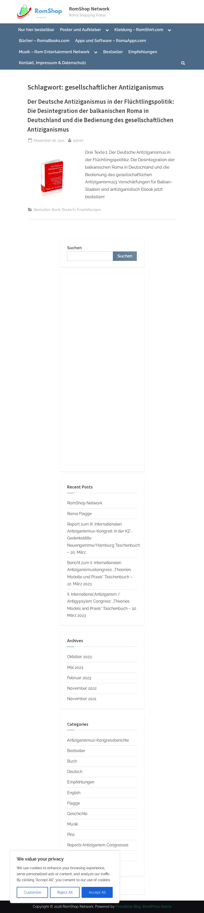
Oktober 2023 (79, 656)
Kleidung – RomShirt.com (138, 29)
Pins (71, 834)
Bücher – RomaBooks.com (44, 40)
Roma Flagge (79, 513)
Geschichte (77, 813)
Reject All (65, 892)
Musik (72, 824)
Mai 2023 (75, 667)
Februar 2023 (79, 677)
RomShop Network (89, 8)
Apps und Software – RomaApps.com (110, 40)
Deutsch (68, 209)
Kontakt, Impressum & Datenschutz (52, 62)
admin (78, 140)
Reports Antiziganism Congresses (97, 845)
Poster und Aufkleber (80, 29)
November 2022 (82, 688)
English (73, 792)
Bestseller (113, 51)
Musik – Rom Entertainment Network (54, 51)
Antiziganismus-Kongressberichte (98, 740)
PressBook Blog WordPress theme (143, 907)
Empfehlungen (142, 51)
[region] (64, 877)
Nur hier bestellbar (36, 29)
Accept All (97, 892)
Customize (32, 892)
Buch (56, 209)
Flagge (73, 803)
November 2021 (81, 698)
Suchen (74, 247)
